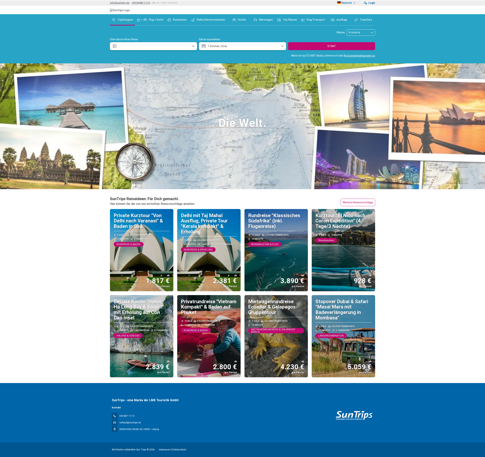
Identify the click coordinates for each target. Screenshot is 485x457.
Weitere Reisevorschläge (358, 202)
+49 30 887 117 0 (140, 2)
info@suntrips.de (119, 2)
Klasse (341, 32)
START (331, 46)
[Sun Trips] (354, 415)
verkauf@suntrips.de (130, 422)
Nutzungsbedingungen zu (359, 55)
